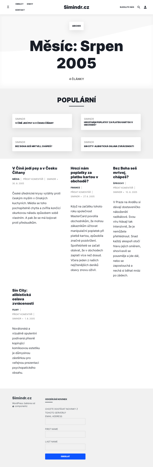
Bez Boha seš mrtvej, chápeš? (125, 172)
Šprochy (118, 183)
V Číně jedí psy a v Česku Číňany (34, 170)
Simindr (20, 118)
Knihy (30, 4)
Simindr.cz (76, 7)
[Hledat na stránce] (139, 7)
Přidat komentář (33, 180)
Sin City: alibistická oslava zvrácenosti (23, 296)
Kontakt (20, 10)
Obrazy (19, 4)
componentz (20, 406)
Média (15, 179)
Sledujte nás (127, 7)
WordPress (17, 403)
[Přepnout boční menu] (8, 7)
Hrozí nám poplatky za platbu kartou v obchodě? (84, 174)
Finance (75, 187)
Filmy (15, 309)
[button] (145, 7)
